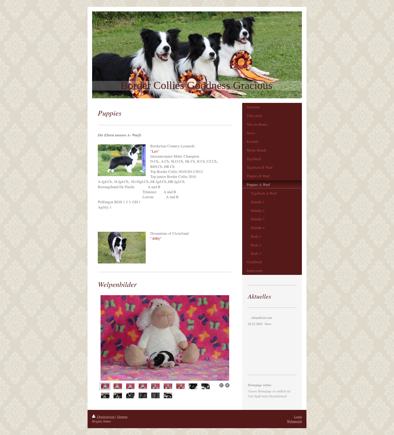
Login (298, 416)
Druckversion (105, 416)
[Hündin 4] (143, 386)
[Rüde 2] (168, 386)
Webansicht (294, 421)
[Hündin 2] (165, 338)
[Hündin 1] (105, 386)
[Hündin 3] (130, 386)
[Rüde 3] (180, 386)
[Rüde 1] (155, 386)
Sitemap (122, 416)
